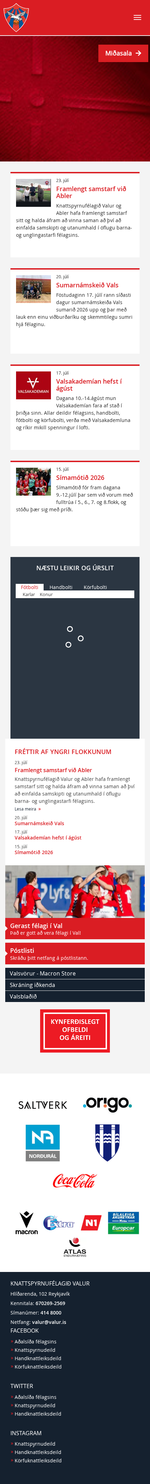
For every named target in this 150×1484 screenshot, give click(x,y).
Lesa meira (25, 809)
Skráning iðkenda (32, 985)
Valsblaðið (23, 996)
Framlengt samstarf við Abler (91, 192)
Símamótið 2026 (80, 477)
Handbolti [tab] (61, 587)
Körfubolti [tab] (95, 587)
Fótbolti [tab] (29, 587)
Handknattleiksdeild (38, 1358)
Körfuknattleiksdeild (38, 1366)
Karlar (29, 594)
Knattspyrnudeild (35, 1350)
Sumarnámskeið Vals (87, 285)
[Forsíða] (16, 17)
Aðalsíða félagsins (36, 1341)
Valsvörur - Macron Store (43, 973)
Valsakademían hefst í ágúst (89, 384)
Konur (46, 594)
